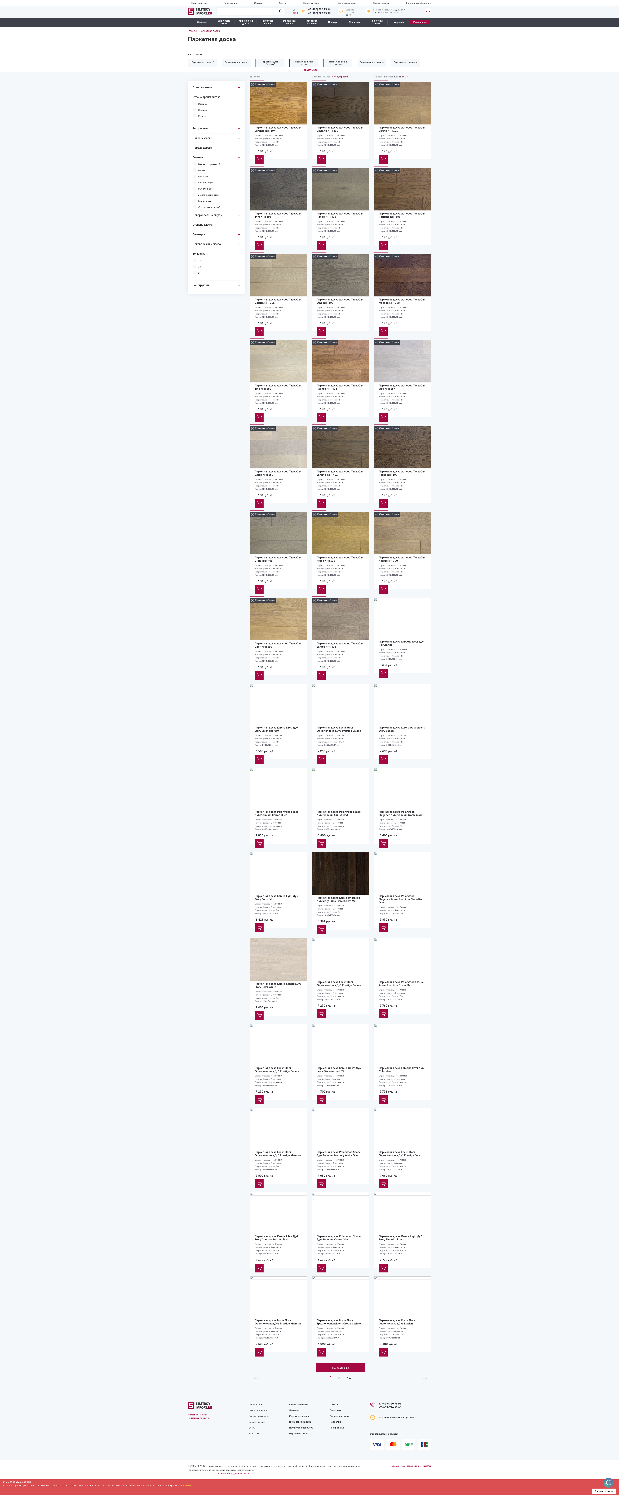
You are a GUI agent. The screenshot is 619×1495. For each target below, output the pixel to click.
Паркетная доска (267, 22)
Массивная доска (289, 22)
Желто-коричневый (208, 195)
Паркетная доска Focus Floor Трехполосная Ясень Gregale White (339, 1322)
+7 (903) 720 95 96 (319, 13)
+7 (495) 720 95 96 (319, 9)
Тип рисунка (201, 128)
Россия (202, 116)
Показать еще (340, 1367)
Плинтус (333, 22)
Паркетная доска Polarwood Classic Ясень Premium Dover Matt (401, 984)
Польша (202, 110)
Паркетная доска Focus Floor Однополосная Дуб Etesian (397, 1322)
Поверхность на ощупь (207, 215)
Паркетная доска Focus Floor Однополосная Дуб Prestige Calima (339, 729)
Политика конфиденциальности (232, 1473)
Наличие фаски (202, 138)
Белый (201, 170)
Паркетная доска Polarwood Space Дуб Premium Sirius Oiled (339, 813)
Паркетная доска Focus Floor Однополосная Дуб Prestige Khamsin (278, 1154)
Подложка (355, 22)
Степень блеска (203, 224)
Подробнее (184, 1485)
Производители (199, 3)
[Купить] (259, 159)
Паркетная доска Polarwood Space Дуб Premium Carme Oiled (277, 813)
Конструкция (201, 285)
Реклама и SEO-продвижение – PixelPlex (411, 1466)
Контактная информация (418, 3)
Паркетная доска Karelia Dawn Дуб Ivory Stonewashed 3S (339, 1069)
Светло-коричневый (209, 207)
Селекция (199, 234)
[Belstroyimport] (200, 11)
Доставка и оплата (347, 3)
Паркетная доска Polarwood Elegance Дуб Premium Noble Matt (400, 813)
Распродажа (420, 22)
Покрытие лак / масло (207, 244)
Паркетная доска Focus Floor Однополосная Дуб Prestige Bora (399, 1154)
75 (406, 76)
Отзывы (258, 3)
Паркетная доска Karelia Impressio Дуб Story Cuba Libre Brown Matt (338, 899)
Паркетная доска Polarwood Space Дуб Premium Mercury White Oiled (339, 1154)
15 (199, 272)
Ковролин (398, 22)
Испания (202, 104)
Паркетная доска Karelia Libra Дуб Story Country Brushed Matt (276, 1238)
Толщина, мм (201, 253)
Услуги (282, 3)
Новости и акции (311, 3)
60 (403, 76)
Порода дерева (202, 147)
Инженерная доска (245, 22)
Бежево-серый (206, 182)
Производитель (202, 87)
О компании (230, 3)
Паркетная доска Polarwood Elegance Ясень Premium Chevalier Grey (400, 899)
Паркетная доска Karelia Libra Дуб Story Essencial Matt (276, 729)
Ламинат (202, 22)
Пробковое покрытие (311, 22)
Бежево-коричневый (209, 164)
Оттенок (198, 157)
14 (199, 266)
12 (199, 260)
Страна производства (206, 97)
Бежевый (203, 176)
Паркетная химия (377, 22)
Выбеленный (205, 188)
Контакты (254, 1433)
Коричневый (204, 201)
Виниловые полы (224, 22)
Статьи (252, 1427)
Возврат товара (381, 3)
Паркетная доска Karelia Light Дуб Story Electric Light (400, 1238)
